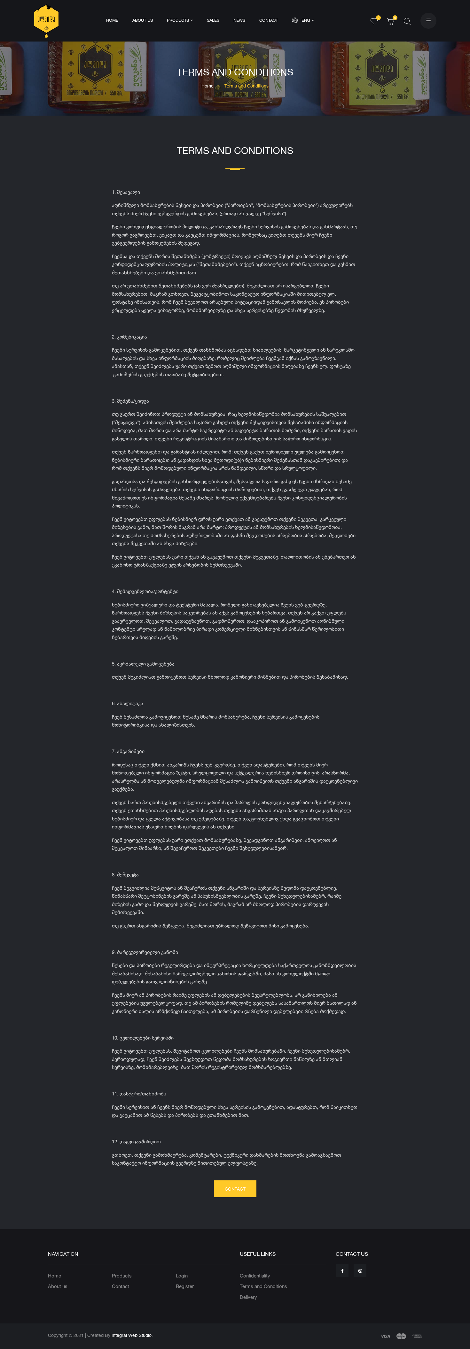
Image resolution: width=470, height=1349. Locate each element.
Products (178, 21)
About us (142, 21)
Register (185, 1286)
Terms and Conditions (263, 1286)
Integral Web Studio (132, 1335)
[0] (374, 20)
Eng (306, 21)
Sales (213, 21)
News (239, 21)
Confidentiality (255, 1276)
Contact (268, 21)
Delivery (248, 1297)
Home (112, 21)
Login (182, 1276)
